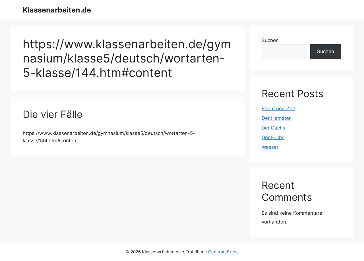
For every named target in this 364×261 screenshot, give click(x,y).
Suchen (270, 40)
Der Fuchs (273, 137)
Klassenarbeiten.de (57, 10)
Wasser (270, 147)
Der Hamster (276, 118)
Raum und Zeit (278, 108)
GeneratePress (223, 251)
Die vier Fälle (52, 114)
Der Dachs (273, 128)
